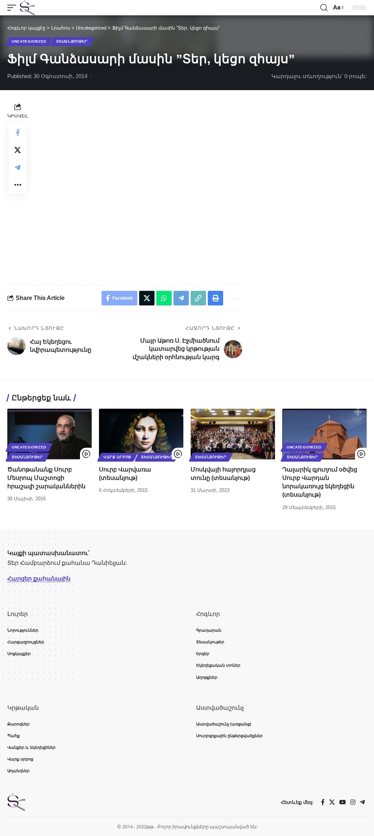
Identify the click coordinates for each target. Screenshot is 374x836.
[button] (13, 7)
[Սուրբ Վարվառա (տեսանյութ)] (141, 434)
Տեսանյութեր (72, 41)
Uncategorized (29, 41)
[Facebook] (323, 802)
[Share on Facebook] (17, 132)
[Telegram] (362, 802)
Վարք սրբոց (117, 457)
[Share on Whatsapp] (164, 298)
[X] (332, 802)
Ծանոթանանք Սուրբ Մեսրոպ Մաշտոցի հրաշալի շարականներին (46, 477)
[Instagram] (352, 802)
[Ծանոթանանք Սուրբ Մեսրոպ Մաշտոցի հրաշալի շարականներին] (49, 434)
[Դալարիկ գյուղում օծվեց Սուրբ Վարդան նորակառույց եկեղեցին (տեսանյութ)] (324, 434)
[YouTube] (342, 802)
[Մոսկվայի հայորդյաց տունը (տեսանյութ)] (233, 434)
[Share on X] (17, 150)
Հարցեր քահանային (38, 578)
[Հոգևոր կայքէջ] (27, 7)
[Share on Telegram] (17, 167)
